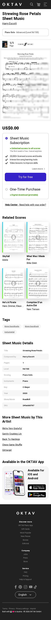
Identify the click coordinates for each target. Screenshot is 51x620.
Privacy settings (22, 609)
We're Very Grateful (12, 428)
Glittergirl (7, 450)
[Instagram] (25, 588)
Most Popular (25, 533)
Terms (5, 609)
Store (25, 561)
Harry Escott (9, 23)
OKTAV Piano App (25, 525)
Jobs (25, 554)
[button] (39, 168)
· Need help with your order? (25, 204)
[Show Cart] (38, 4)
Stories (25, 540)
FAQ (25, 572)
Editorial (25, 543)
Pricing (25, 576)
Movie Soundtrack (32, 326)
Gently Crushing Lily (12, 433)
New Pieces (25, 536)
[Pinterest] (20, 588)
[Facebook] (15, 588)
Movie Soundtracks (12, 326)
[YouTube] (30, 588)
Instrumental (9, 332)
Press (25, 558)
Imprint (33, 609)
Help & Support (25, 579)
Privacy (12, 609)
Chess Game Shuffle (12, 444)
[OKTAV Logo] (12, 4)
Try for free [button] (25, 177)
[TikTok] (35, 588)
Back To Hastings (11, 439)
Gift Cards (25, 529)
